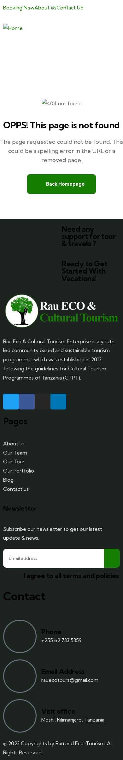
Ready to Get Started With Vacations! (84, 271)
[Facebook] (27, 401)
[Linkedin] (58, 401)
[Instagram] (42, 401)
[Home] (13, 28)
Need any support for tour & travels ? (89, 236)
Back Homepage (65, 184)
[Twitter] (11, 401)
